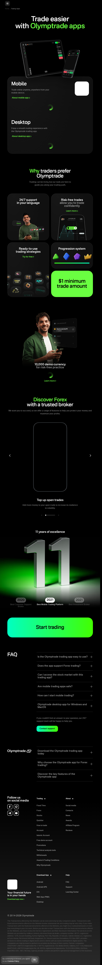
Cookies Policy (13, 961)
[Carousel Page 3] (58, 515)
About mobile (20, 98)
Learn (71, 211)
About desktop (21, 136)
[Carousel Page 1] (41, 515)
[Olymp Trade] (19, 752)
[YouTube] (16, 813)
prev (9, 455)
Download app (15, 899)
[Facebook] (9, 806)
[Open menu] (7, 3)
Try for (27, 257)
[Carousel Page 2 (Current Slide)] (50, 515)
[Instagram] (16, 806)
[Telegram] (9, 813)
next (90, 455)
